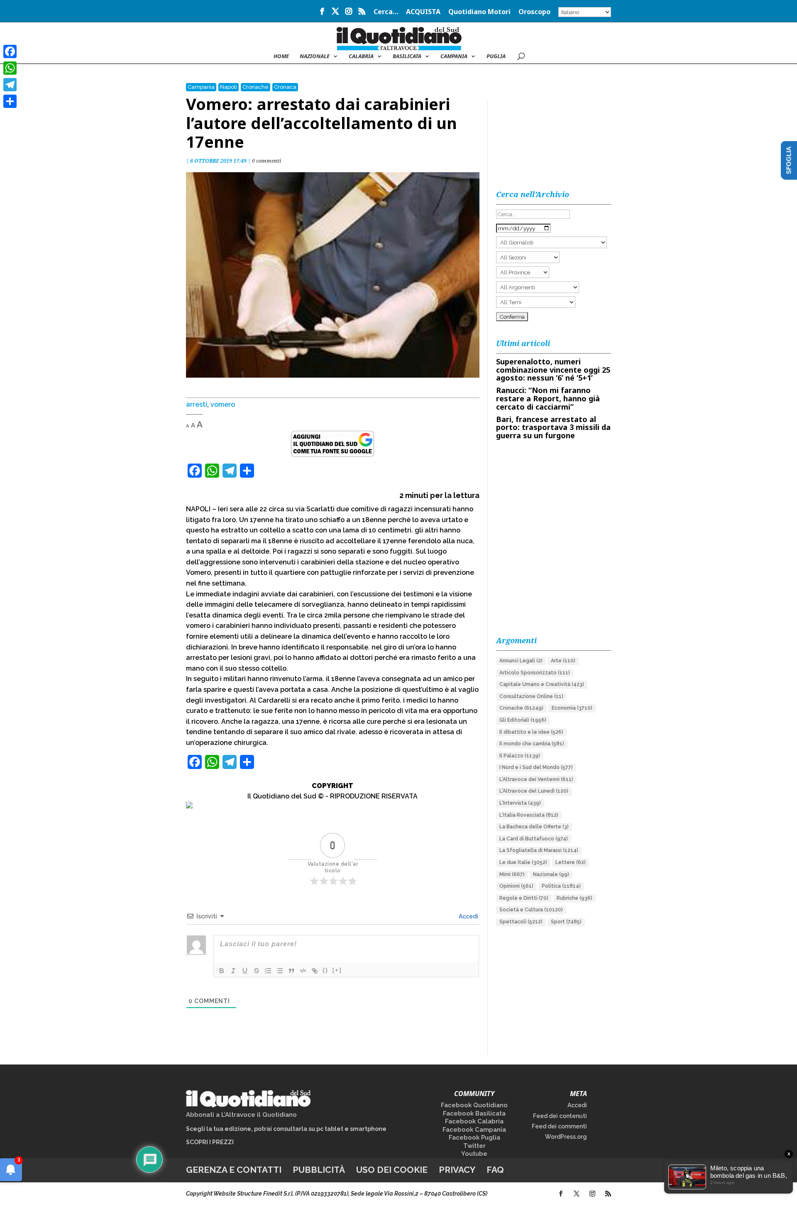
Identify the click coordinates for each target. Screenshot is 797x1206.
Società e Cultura (531, 910)
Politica (561, 886)
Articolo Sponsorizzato (534, 673)
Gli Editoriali (522, 720)
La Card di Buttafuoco (533, 839)
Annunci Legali (521, 661)
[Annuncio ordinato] (268, 971)
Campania (453, 56)
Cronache (255, 87)
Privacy (457, 1169)
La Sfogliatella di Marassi (538, 850)
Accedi (467, 916)
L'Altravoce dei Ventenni (536, 779)
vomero (222, 404)
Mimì (512, 874)
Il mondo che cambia (531, 744)
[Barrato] (256, 971)
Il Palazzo (519, 756)
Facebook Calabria (474, 1121)
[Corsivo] (233, 971)
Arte (563, 661)
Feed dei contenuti (560, 1116)
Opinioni (516, 886)
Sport (566, 922)
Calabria (361, 56)
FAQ (495, 1169)
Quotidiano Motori (479, 12)
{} (325, 970)
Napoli (228, 87)
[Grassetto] (221, 971)
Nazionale (551, 874)
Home (281, 56)
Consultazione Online (531, 696)
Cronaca (285, 87)
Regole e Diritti (523, 898)
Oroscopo (534, 12)
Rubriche (574, 898)
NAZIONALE (315, 56)
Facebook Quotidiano (474, 1105)
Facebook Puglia (474, 1137)
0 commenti (266, 160)
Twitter (474, 1146)
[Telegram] (10, 84)
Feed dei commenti (559, 1126)
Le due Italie (523, 862)
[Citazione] (291, 971)
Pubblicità (319, 1169)
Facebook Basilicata (474, 1113)
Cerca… (386, 12)
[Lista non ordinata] (280, 971)
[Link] (314, 971)
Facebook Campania (474, 1129)
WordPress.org (566, 1136)
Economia (572, 708)
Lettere (570, 862)
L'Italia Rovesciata (528, 815)
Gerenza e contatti (233, 1169)
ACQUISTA (423, 12)
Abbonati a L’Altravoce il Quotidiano (241, 1114)
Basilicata (407, 56)
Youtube (474, 1153)
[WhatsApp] (10, 68)
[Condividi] (10, 101)
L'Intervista (520, 803)
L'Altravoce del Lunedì (533, 791)
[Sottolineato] (245, 971)
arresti (196, 404)
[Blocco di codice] (303, 971)
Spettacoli (521, 922)
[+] (337, 970)
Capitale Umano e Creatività (541, 684)
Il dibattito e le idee (531, 732)
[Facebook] (10, 51)
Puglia (496, 56)
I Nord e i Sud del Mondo (536, 767)
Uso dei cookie (392, 1169)
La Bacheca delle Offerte (534, 827)
